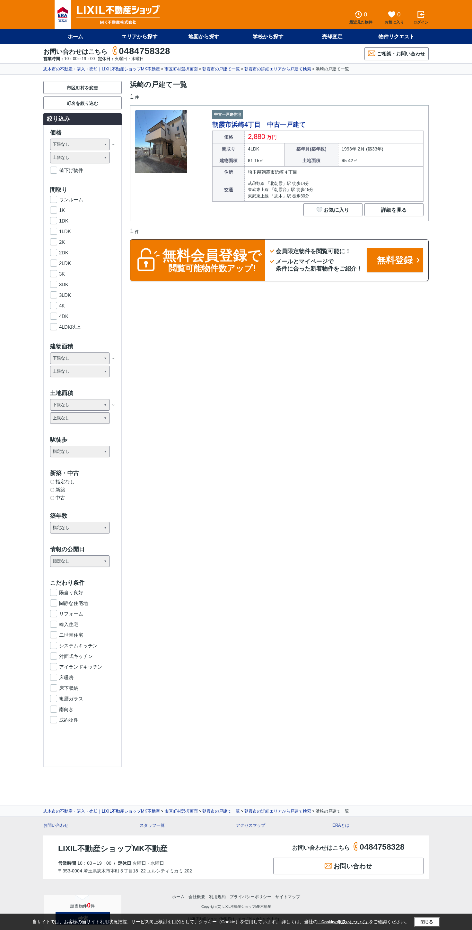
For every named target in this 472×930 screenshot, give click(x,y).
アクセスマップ (250, 825)
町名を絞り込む (82, 103)
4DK (63, 316)
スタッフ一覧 (152, 825)
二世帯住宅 (71, 635)
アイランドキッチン (80, 667)
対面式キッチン (76, 656)
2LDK (65, 263)
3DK (63, 284)
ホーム (75, 36)
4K (62, 305)
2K (62, 242)
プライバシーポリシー (250, 896)
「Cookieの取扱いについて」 (343, 922)
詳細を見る (394, 210)
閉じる (427, 921)
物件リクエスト (397, 36)
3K (62, 274)
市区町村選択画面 (181, 69)
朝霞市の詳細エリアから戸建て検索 (277, 69)
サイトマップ (287, 896)
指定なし (65, 481)
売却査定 (332, 36)
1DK (63, 220)
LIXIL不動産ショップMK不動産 (113, 848)
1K (62, 210)
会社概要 (196, 896)
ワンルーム (71, 199)
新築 (60, 489)
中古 (60, 497)
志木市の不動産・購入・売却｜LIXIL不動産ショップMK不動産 (101, 69)
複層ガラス (71, 698)
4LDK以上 (70, 327)
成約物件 (68, 720)
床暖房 (66, 677)
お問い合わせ (55, 825)
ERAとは (340, 825)
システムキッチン (78, 645)
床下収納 (68, 688)
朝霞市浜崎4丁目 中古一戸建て (259, 124)
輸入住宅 (68, 624)
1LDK (65, 231)
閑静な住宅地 (73, 603)
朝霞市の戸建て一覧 (221, 69)
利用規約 (217, 896)
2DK (63, 252)
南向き (66, 709)
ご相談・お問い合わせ (401, 53)
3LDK (65, 295)
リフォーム (71, 613)
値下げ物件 (71, 170)
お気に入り (336, 210)
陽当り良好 (71, 592)
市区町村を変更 (82, 87)
